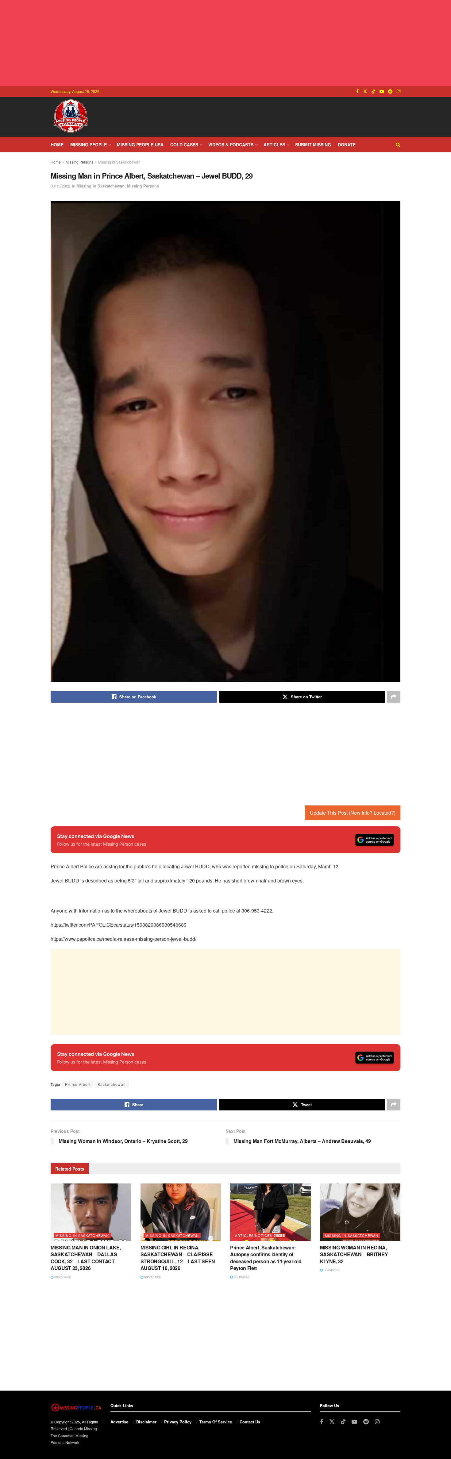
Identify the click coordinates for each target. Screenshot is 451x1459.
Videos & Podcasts (230, 144)
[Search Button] (398, 144)
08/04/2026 (331, 1269)
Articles (274, 144)
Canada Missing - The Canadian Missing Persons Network (75, 1435)
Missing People (88, 144)
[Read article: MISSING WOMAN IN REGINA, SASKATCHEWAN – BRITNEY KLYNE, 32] (360, 1212)
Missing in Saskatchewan (119, 161)
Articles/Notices (253, 1235)
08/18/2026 (241, 1276)
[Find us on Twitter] (365, 91)
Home (57, 144)
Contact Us (250, 1422)
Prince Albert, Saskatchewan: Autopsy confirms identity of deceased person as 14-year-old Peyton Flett (265, 1258)
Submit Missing (313, 144)
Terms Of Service (215, 1422)
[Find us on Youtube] (382, 91)
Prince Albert (78, 1084)
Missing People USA (140, 144)
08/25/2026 (62, 1276)
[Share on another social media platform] (393, 697)
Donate (347, 144)
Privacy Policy (177, 1422)
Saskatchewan (112, 1084)
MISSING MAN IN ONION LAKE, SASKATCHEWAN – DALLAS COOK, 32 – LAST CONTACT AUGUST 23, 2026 (86, 1258)
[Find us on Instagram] (398, 91)
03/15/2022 (60, 186)
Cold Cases (184, 144)
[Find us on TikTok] (373, 91)
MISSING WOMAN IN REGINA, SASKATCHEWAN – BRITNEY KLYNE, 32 (354, 1254)
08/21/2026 (152, 1276)
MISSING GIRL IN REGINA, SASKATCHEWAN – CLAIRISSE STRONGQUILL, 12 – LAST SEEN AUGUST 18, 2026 (178, 1258)
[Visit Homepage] (71, 117)
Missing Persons (79, 161)
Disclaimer (146, 1422)
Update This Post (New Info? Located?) (352, 812)
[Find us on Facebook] (357, 91)
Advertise (119, 1422)
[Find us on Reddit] (390, 91)
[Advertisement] (225, 43)
